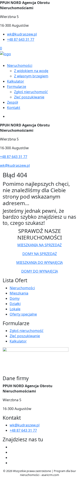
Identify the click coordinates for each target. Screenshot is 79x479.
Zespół (12, 102)
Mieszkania (19, 293)
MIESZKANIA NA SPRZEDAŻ (39, 245)
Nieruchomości (19, 65)
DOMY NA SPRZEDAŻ (39, 253)
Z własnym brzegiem (31, 76)
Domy (15, 298)
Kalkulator (15, 81)
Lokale (15, 309)
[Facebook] (11, 447)
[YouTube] (11, 457)
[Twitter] (11, 452)
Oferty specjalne (23, 314)
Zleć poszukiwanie (29, 97)
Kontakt (13, 107)
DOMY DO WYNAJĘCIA (39, 271)
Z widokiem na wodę (31, 70)
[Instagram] (11, 462)
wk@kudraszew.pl (22, 34)
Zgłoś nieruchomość (31, 91)
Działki (15, 303)
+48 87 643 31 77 (20, 39)
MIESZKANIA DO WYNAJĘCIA (39, 262)
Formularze (16, 86)
